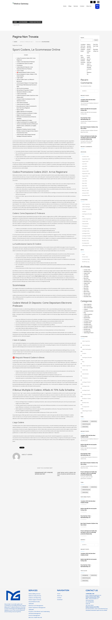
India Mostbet (85, 223)
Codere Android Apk (21, 93)
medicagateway (85, 421)
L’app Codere (20, 77)
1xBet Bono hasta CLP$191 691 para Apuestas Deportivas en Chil (66, 474)
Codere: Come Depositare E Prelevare (26, 61)
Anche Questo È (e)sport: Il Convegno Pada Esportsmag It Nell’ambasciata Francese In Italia (27, 84)
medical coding (85, 426)
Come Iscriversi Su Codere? (23, 104)
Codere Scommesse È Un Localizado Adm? (27, 122)
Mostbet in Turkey (86, 238)
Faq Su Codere (20, 109)
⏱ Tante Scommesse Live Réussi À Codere (27, 113)
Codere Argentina (86, 218)
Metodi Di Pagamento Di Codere (24, 120)
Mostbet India (85, 240)
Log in (83, 254)
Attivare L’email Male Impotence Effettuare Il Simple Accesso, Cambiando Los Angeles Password (27, 125)
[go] (96, 91)
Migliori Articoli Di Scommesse (24, 115)
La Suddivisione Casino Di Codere (25, 63)
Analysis (84, 211)
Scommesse (19, 65)
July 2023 (84, 164)
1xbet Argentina (86, 204)
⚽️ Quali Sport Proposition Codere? (25, 90)
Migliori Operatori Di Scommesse (24, 111)
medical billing (93, 421)
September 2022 (86, 173)
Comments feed (86, 259)
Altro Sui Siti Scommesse (23, 88)
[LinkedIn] (94, 2)
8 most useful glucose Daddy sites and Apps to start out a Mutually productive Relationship (89, 138)
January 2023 (85, 171)
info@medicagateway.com (95, 595)
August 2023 (85, 161)
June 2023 (84, 166)
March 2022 (85, 188)
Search (82, 37)
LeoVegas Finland (86, 228)
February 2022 (85, 190)
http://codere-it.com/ (40, 276)
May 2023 (84, 168)
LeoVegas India (85, 231)
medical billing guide (86, 424)
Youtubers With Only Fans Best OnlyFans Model (83, 48)
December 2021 (86, 195)
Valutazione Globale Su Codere (24, 92)
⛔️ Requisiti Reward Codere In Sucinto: (26, 72)
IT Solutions (85, 226)
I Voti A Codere (20, 70)
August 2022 (85, 176)
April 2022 (84, 185)
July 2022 (84, 178)
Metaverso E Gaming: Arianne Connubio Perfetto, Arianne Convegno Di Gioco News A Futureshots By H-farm (27, 131)
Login (97, 6)
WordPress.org (85, 261)
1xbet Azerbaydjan (86, 209)
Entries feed (85, 257)
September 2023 (86, 159)
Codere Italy (85, 221)
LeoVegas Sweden (86, 235)
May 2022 (84, 183)
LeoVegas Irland (86, 233)
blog (83, 216)
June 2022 (84, 181)
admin (15, 41)
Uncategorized (45, 41)
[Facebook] (91, 2)
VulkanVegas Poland (87, 245)
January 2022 (85, 193)
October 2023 (85, 156)
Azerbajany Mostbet (87, 214)
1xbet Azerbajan (86, 206)
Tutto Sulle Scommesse (22, 102)
